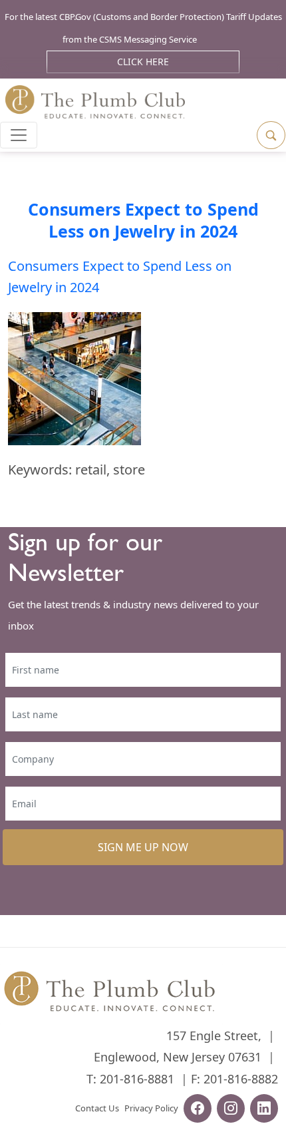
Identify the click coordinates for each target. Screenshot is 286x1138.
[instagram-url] (231, 1110)
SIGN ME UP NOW (143, 847)
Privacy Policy (151, 1108)
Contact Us (97, 1108)
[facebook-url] (198, 1110)
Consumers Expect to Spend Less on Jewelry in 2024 (143, 220)
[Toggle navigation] (18, 135)
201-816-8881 (137, 1079)
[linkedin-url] (264, 1110)
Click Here (143, 61)
